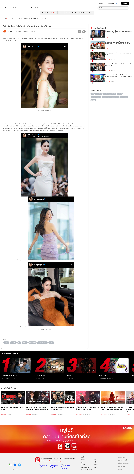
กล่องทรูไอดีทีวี (85, 467)
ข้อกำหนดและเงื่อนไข (122, 460)
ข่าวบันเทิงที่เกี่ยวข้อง (9, 388)
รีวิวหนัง (74, 13)
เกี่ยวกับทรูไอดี (121, 457)
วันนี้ (6, 8)
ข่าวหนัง (68, 13)
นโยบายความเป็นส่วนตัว (123, 463)
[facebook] (15, 465)
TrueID (9, 3)
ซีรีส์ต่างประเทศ (83, 13)
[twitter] (19, 465)
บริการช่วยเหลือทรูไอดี (86, 470)
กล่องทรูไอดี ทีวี (110, 3)
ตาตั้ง (30, 8)
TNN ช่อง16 (79, 415)
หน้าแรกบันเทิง (44, 13)
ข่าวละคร (61, 13)
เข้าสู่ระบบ (125, 3)
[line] (10, 465)
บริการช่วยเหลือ (121, 466)
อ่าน (21, 8)
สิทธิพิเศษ (15, 8)
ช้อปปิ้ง (83, 465)
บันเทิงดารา (13, 18)
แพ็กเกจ (96, 465)
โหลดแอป (101, 3)
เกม (26, 8)
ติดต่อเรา (120, 469)
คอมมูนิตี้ (96, 467)
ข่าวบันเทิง (53, 13)
